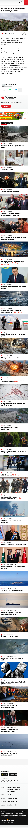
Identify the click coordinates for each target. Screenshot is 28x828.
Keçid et (6, 106)
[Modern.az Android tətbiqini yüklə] (4, 774)
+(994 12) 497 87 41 (12, 798)
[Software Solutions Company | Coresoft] (10, 820)
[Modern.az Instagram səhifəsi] (5, 781)
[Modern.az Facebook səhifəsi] (2, 781)
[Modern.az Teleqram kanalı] (8, 781)
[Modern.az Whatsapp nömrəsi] (14, 781)
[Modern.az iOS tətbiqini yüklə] (13, 774)
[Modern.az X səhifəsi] (17, 781)
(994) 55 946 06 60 (12, 802)
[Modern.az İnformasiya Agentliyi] (7, 768)
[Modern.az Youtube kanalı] (11, 781)
